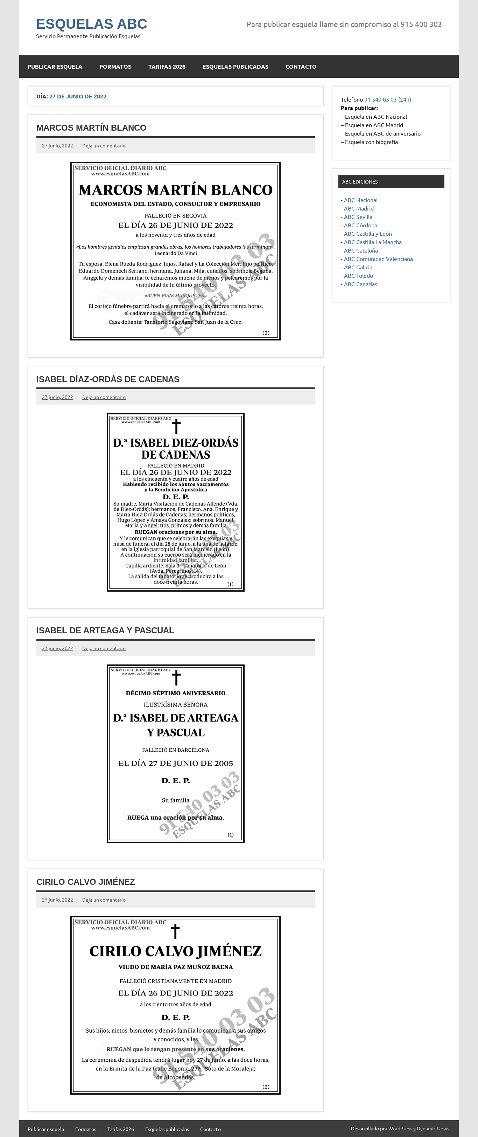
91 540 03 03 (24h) (387, 99)
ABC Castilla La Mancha (373, 241)
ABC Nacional (361, 199)
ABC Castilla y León (368, 233)
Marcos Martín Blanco (91, 127)
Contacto (301, 66)
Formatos (115, 66)
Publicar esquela (55, 66)
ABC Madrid (359, 208)
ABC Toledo (358, 275)
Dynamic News (433, 1128)
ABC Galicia (358, 266)
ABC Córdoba (360, 224)
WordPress (400, 1128)
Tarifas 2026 (166, 66)
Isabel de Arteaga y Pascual (105, 630)
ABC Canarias (360, 283)
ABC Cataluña (361, 250)
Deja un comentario (104, 145)
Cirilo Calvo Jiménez (85, 882)
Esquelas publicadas (235, 66)
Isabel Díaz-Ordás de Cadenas (108, 379)
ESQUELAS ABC (91, 24)
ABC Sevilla (358, 216)
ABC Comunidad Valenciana (378, 258)
